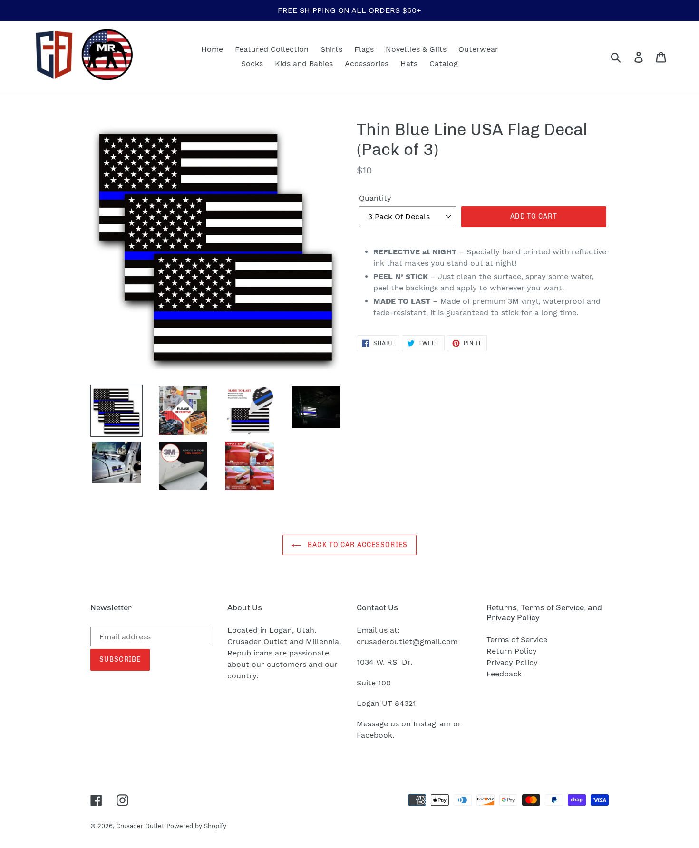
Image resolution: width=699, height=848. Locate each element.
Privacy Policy (512, 662)
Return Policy (511, 650)
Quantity (375, 197)
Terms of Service (516, 639)
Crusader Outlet (140, 825)
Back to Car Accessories (357, 545)
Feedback (504, 673)
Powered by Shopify (196, 825)
